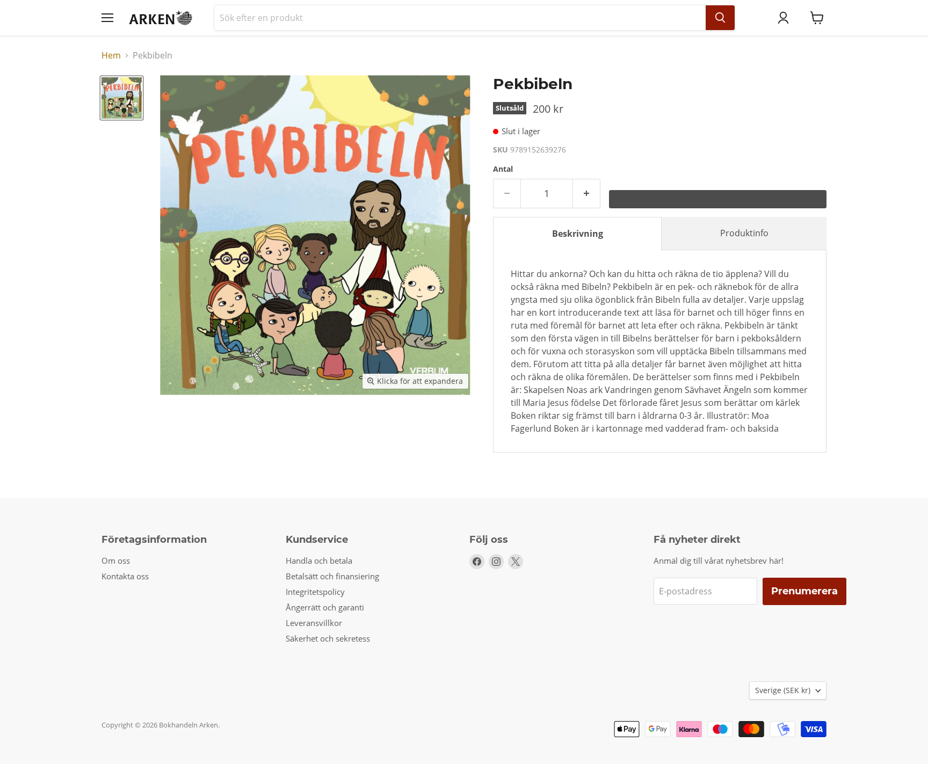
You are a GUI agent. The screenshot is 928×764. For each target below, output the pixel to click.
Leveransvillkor (314, 622)
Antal (503, 169)
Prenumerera (804, 591)
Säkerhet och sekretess (328, 638)
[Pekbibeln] (121, 98)
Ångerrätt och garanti (325, 607)
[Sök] (720, 17)
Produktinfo (744, 233)
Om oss (116, 560)
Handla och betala (319, 560)
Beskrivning (577, 233)
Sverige (782, 690)
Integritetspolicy (315, 591)
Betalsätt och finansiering (332, 576)
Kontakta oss (125, 576)
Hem (111, 55)
